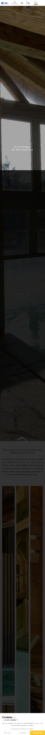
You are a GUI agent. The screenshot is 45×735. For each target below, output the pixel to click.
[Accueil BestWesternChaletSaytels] (5, 3)
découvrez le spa (22, 294)
